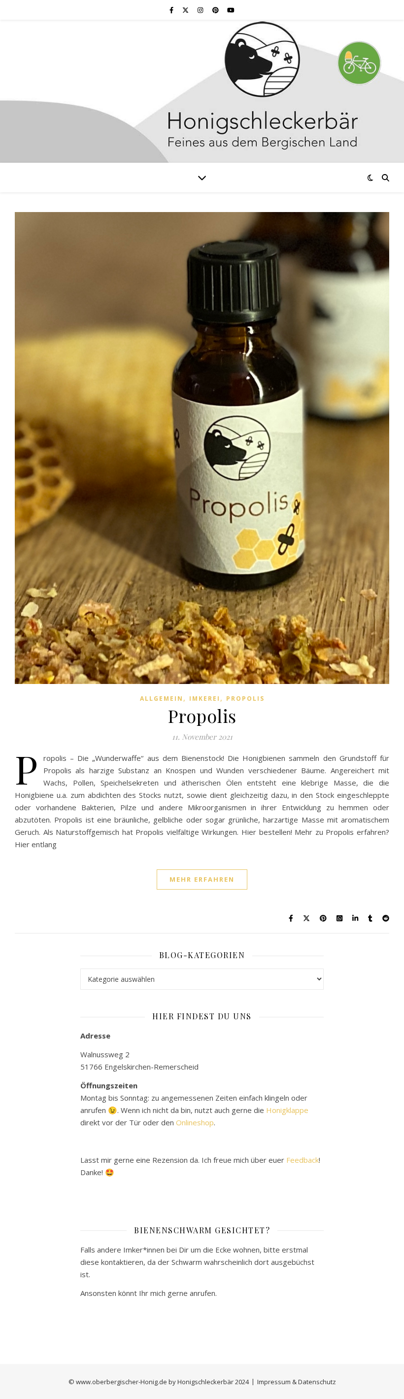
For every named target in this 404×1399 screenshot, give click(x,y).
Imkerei (204, 698)
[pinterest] (216, 9)
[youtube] (231, 9)
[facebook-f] (172, 9)
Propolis (245, 698)
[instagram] (201, 9)
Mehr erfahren (202, 879)
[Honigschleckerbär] (202, 91)
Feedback (302, 1160)
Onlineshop (195, 1122)
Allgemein (161, 698)
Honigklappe (287, 1110)
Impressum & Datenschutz (296, 1381)
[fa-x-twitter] (186, 9)
